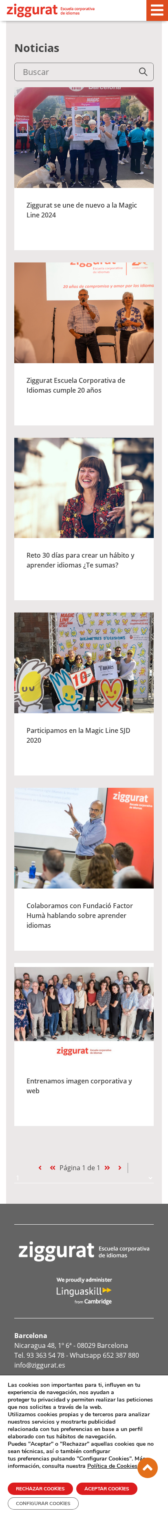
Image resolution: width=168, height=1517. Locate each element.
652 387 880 (121, 1355)
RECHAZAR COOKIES (40, 1488)
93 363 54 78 (45, 1355)
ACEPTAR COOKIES (106, 1488)
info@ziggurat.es (39, 1365)
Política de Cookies (112, 1466)
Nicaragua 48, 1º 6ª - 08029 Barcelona (71, 1345)
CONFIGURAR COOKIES (43, 1503)
